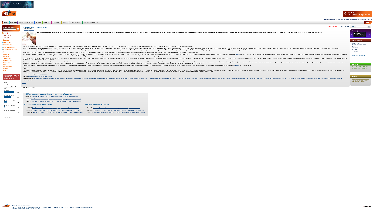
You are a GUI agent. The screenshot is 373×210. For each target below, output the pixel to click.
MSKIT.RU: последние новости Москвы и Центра (38, 104)
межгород (339, 78)
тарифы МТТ (253, 78)
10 (18, 107)
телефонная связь (167, 78)
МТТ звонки (285, 78)
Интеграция (7, 42)
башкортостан (325, 78)
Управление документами (90, 22)
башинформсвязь (28, 80)
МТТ (248, 78)
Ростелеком (332, 78)
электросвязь (69, 78)
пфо (319, 78)
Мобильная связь (8, 47)
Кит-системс (355, 43)
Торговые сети (7, 58)
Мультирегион (78, 78)
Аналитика (46, 22)
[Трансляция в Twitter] (5, 33)
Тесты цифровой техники (26, 22)
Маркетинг (6, 56)
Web (4, 70)
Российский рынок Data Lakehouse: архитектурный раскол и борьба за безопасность (348, 19)
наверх (24, 83)
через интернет (38, 78)
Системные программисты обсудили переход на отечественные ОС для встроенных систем (56, 101)
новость (348, 15)
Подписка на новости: (9, 27)
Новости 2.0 (13, 22)
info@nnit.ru (43, 74)
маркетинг (51, 78)
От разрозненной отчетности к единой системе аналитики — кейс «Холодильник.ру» (360, 80)
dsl (221, 78)
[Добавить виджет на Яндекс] (8, 33)
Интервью (38, 22)
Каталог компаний (75, 22)
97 (18, 92)
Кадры (5, 64)
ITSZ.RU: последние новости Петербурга (97, 104)
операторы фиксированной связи (118, 78)
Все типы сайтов (8, 117)
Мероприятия (56, 22)
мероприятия (181, 78)
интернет (45, 78)
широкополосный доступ (89, 78)
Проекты (65, 22)
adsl (219, 78)
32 (18, 102)
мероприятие (357, 15)
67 (18, 97)
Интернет (6, 40)
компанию (367, 15)
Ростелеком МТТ (276, 78)
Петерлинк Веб (35, 208)
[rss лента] (3, 33)
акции (174, 78)
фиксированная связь (103, 78)
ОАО (264, 78)
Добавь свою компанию (358, 55)
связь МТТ (269, 78)
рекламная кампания (211, 78)
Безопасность (7, 44)
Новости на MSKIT (333, 26)
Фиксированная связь (10, 49)
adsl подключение (236, 78)
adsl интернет (226, 78)
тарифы (243, 78)
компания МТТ (293, 78)
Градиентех (355, 47)
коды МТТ (259, 78)
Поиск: (353, 26)
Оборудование (7, 60)
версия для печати (29, 30)
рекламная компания (199, 78)
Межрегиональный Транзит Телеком (307, 78)
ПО (4, 52)
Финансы (5, 68)
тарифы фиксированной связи (153, 78)
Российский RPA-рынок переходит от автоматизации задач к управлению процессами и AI (56, 99)
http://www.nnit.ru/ (81, 207)
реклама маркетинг (60, 78)
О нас (367, 22)
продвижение (189, 78)
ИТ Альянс (355, 49)
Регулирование (7, 66)
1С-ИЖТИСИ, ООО (357, 51)
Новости (5, 22)
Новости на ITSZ (344, 26)
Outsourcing (6, 62)
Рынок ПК (6, 54)
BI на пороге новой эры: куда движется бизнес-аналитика (360, 67)
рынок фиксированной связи (136, 78)
